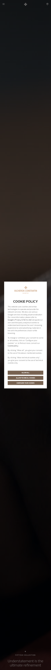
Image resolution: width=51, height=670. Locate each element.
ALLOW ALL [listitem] (25, 373)
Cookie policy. (13, 346)
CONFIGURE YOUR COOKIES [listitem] (25, 383)
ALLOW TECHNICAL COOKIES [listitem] (25, 378)
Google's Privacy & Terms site (19, 320)
